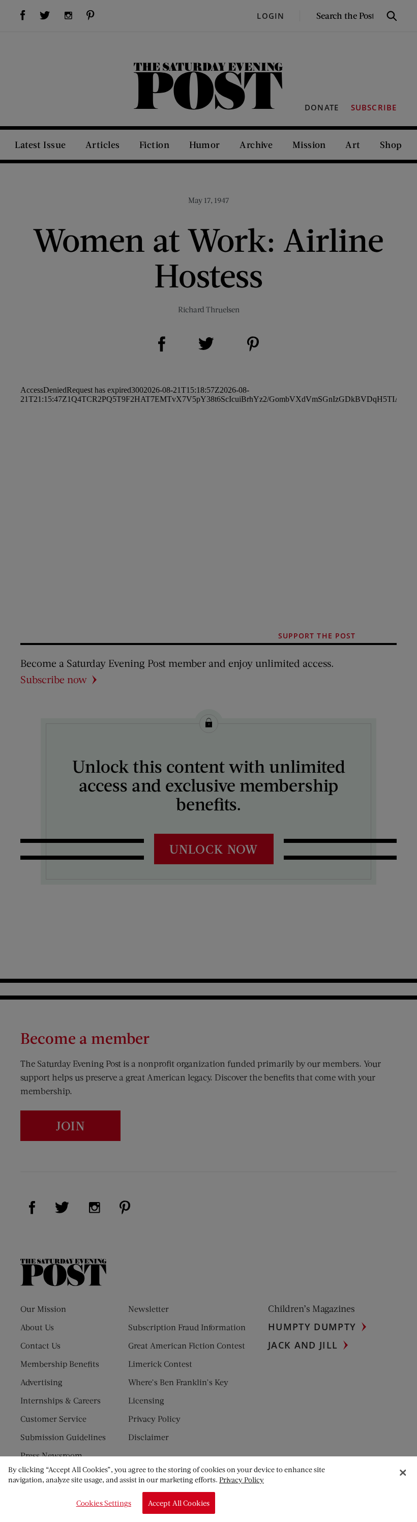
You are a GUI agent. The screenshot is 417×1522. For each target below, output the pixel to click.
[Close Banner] (403, 1472)
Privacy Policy (241, 1479)
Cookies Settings (103, 1503)
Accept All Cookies (179, 1503)
